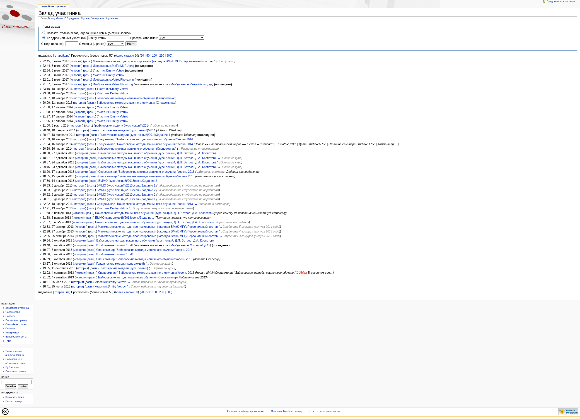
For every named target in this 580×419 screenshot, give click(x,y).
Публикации (12, 367)
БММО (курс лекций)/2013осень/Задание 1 (126, 185)
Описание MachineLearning (286, 411)
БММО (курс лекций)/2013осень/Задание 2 (127, 180)
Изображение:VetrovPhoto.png (113, 79)
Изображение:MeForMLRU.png (113, 65)
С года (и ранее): (52, 43)
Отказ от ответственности (324, 411)
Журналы (111, 18)
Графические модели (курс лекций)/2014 (122, 125)
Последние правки (16, 320)
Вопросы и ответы (16, 336)
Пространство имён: (144, 38)
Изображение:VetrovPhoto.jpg (113, 84)
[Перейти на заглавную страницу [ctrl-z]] (17, 17)
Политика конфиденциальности (245, 411)
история (75, 61)
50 (148, 55)
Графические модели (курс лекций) (120, 263)
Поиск (5, 377)
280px (303, 272)
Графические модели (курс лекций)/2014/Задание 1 (134, 134)
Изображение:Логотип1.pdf (114, 245)
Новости (10, 316)
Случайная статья (16, 324)
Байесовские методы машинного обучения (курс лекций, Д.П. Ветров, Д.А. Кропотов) (157, 153)
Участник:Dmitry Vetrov (108, 70)
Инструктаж (12, 332)
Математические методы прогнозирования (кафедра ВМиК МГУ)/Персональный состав (153, 61)
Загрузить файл (14, 397)
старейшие (62, 55)
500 (169, 55)
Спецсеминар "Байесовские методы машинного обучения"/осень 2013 (146, 171)
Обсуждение (72, 18)
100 (154, 55)
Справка (10, 328)
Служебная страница (53, 6)
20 (142, 55)
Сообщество (12, 312)
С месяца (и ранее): (92, 43)
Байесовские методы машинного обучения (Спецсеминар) (136, 98)
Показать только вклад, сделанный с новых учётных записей (89, 33)
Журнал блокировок (92, 18)
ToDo (8, 341)
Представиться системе (561, 1)
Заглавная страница (17, 307)
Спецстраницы (13, 401)
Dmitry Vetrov (55, 18)
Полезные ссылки (15, 371)
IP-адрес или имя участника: (67, 38)
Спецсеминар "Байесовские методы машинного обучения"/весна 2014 (145, 139)
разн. (87, 61)
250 (161, 55)
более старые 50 (126, 55)
